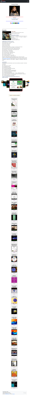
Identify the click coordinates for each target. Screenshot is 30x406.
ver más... (14, 117)
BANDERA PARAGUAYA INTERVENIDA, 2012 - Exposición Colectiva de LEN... (14, 349)
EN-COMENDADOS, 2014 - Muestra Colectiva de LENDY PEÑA (14, 234)
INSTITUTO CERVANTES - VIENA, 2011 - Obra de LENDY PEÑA (14, 297)
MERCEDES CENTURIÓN (6, 58)
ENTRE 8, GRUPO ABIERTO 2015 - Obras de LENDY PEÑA (14, 213)
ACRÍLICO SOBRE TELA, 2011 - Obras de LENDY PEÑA (14, 318)
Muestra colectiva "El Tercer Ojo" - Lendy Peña (14, 99)
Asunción (12, 18)
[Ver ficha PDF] (10, 23)
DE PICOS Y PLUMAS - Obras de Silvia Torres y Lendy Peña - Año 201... (14, 140)
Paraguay (16, 18)
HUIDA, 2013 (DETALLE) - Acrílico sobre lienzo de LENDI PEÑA (14, 266)
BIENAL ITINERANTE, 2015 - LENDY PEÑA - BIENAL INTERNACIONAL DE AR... (14, 203)
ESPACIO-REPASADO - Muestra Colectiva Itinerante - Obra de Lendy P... (14, 172)
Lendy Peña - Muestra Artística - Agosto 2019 (14, 130)
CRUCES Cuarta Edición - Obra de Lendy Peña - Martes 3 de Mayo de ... (14, 193)
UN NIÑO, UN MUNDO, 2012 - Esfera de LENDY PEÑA (14, 286)
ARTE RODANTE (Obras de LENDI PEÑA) (14, 307)
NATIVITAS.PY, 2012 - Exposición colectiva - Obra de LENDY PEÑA (14, 359)
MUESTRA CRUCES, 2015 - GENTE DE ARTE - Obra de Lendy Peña (14, 110)
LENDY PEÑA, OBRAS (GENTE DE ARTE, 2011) (14, 380)
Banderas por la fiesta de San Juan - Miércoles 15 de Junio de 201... (14, 182)
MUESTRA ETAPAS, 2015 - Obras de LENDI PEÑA (14, 224)
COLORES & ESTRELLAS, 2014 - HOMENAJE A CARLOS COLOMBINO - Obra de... (14, 370)
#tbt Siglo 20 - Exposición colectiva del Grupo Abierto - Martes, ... (14, 120)
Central (14, 18)
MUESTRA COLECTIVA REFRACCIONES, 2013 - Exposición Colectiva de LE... (14, 245)
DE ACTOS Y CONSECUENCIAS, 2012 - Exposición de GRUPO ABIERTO (14, 276)
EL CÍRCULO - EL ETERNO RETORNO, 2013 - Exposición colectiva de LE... (14, 255)
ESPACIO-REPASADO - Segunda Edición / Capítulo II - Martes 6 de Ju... (14, 161)
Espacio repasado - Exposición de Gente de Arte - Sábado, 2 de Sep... (14, 151)
